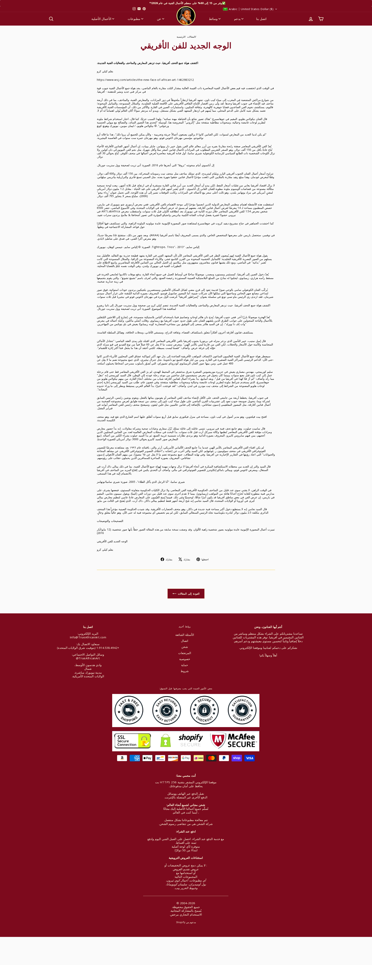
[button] (250, 9)
